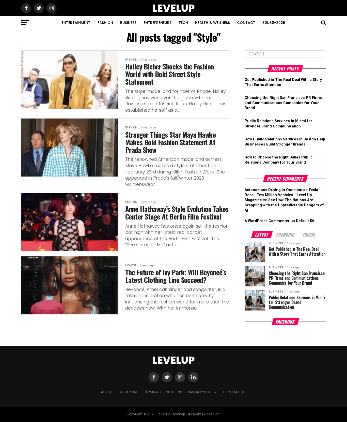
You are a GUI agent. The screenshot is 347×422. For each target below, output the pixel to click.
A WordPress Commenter (267, 221)
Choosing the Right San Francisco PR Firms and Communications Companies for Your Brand (283, 103)
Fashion (105, 22)
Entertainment (76, 22)
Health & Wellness (212, 22)
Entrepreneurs (157, 22)
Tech (183, 22)
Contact (246, 22)
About (107, 392)
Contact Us (234, 392)
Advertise (128, 392)
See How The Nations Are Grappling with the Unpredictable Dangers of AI (284, 205)
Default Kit (305, 221)
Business (128, 22)
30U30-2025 (273, 22)
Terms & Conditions (163, 392)
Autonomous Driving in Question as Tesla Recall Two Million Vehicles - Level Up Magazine (281, 195)
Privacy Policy (202, 392)
